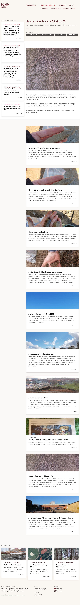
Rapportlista (44, 8)
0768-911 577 (38, 595)
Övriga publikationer (69, 8)
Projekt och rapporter (48, 5)
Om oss (71, 5)
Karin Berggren (60, 34)
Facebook (59, 589)
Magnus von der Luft (46, 34)
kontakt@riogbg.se (40, 589)
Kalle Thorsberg (32, 34)
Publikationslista (56, 8)
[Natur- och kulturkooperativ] (5, 7)
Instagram (59, 591)
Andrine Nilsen (72, 34)
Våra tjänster (31, 5)
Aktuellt (62, 5)
